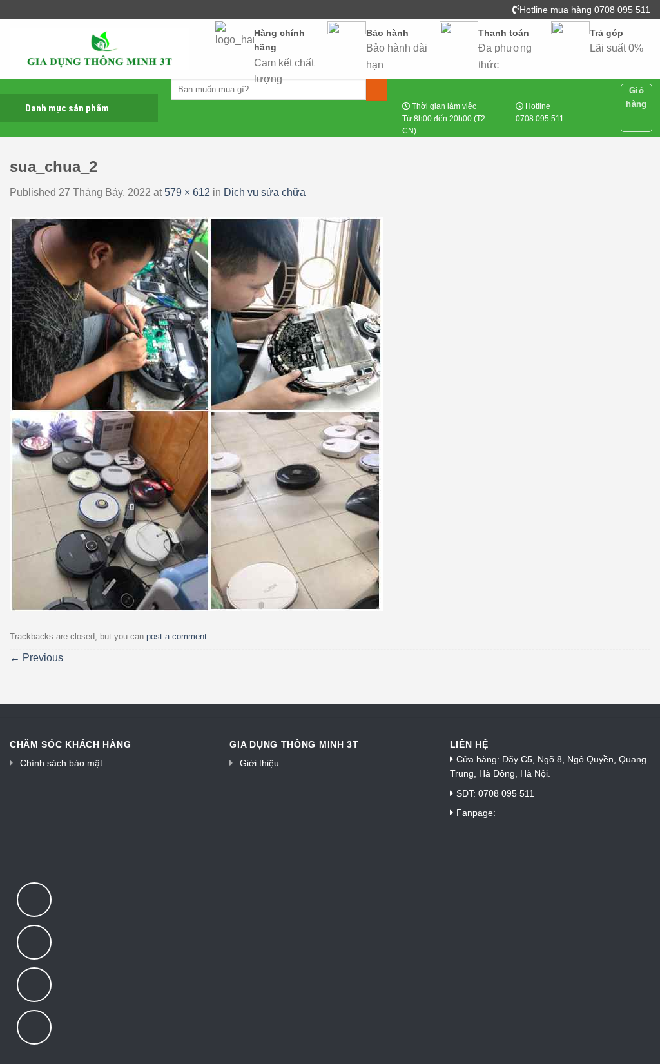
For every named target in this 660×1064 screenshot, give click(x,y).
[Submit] (376, 90)
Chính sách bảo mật (61, 763)
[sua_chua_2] (196, 412)
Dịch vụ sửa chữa (265, 192)
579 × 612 (187, 192)
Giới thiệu (259, 763)
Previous (36, 657)
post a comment (176, 636)
